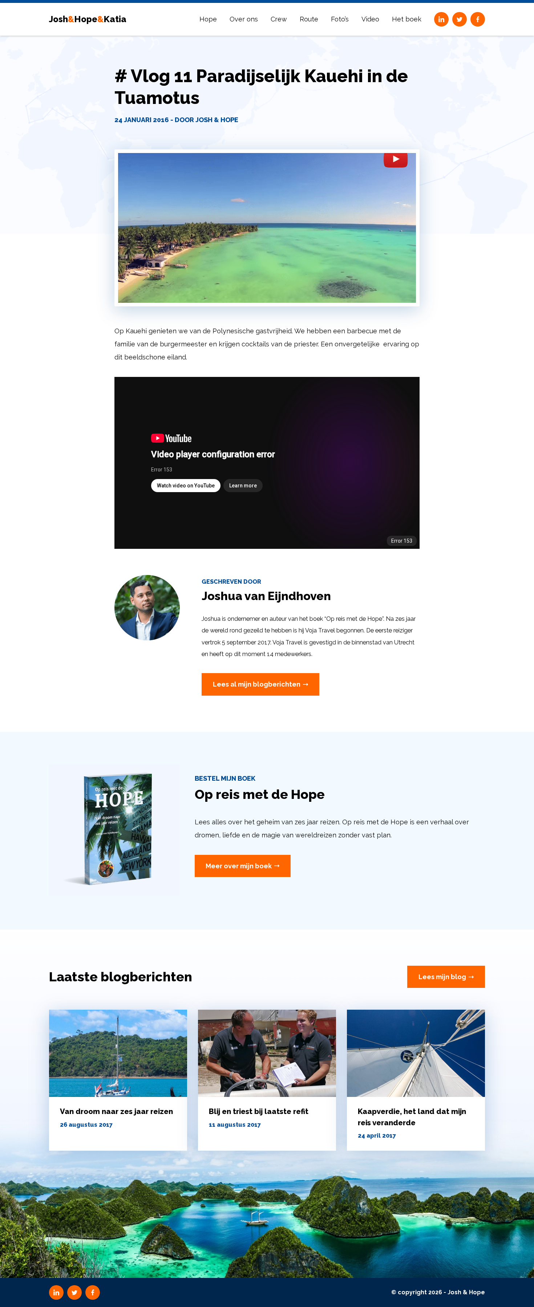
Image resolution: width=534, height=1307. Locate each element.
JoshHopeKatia (87, 19)
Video (370, 19)
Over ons (244, 19)
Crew (279, 19)
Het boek (406, 19)
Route (309, 19)
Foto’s (340, 19)
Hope (208, 19)
